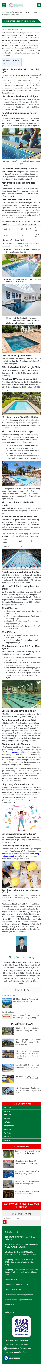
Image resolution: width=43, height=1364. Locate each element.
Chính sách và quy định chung (16, 1344)
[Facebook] (15, 990)
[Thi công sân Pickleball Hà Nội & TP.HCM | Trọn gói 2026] (8, 1174)
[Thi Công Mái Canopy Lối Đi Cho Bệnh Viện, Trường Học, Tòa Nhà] (8, 1031)
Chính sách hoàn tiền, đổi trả (16, 1352)
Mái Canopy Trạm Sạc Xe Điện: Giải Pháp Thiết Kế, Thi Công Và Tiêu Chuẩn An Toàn (28, 1042)
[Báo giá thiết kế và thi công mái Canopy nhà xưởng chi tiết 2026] (8, 1068)
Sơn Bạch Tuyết (8, 1126)
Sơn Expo (6, 1111)
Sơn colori (7, 1108)
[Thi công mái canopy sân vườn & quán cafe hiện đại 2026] (8, 1194)
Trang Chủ (5, 12)
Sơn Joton (7, 1137)
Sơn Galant (7, 1129)
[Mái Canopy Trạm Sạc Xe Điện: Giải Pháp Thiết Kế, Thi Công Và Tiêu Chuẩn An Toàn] (8, 1043)
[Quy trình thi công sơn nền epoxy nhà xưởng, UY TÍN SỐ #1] (8, 1154)
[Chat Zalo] (5, 1348)
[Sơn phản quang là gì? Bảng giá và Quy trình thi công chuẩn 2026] (8, 1079)
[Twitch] (18, 990)
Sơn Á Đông (7, 1122)
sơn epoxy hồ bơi (19, 752)
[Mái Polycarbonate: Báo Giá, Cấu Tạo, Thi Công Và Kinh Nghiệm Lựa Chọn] (8, 1091)
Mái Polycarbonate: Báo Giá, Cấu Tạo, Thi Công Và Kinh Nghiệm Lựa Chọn (28, 1090)
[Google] (28, 990)
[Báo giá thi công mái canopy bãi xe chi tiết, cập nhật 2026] (8, 1184)
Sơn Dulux (7, 1115)
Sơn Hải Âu (7, 1133)
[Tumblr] (25, 990)
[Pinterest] (21, 990)
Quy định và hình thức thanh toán (18, 1348)
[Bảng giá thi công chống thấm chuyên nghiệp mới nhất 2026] (8, 1164)
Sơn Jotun (6, 1119)
